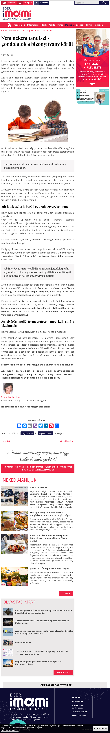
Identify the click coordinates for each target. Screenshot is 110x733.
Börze (60, 25)
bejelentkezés (45, 433)
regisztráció (27, 433)
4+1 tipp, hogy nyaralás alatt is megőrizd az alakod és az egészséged (50, 514)
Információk (33, 25)
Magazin (69, 25)
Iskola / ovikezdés (44, 30)
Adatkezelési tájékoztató (78, 706)
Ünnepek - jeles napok (21, 30)
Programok (19, 25)
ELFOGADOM (100, 728)
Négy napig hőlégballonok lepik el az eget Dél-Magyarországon (38, 663)
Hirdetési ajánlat (79, 712)
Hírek (44, 25)
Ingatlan (99, 25)
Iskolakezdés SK (38, 487)
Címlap (9, 25)
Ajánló (52, 25)
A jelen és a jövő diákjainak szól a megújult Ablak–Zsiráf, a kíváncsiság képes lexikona (44, 632)
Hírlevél (11, 2)
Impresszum (77, 701)
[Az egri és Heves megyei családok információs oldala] (17, 13)
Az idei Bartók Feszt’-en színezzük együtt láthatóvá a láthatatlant (42, 622)
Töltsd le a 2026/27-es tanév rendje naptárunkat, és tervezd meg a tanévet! (41, 652)
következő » (66, 441)
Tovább (66, 593)
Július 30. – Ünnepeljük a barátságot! (49, 568)
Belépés (28, 2)
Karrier (89, 25)
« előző (6, 441)
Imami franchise (79, 715)
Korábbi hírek (63, 672)
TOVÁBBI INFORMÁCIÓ (10, 731)
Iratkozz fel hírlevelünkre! (38, 469)
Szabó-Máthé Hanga (11, 397)
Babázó (79, 25)
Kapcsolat (76, 697)
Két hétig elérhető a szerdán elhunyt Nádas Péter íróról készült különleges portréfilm (43, 611)
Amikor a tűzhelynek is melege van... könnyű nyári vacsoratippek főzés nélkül (50, 538)
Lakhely (44, 2)
